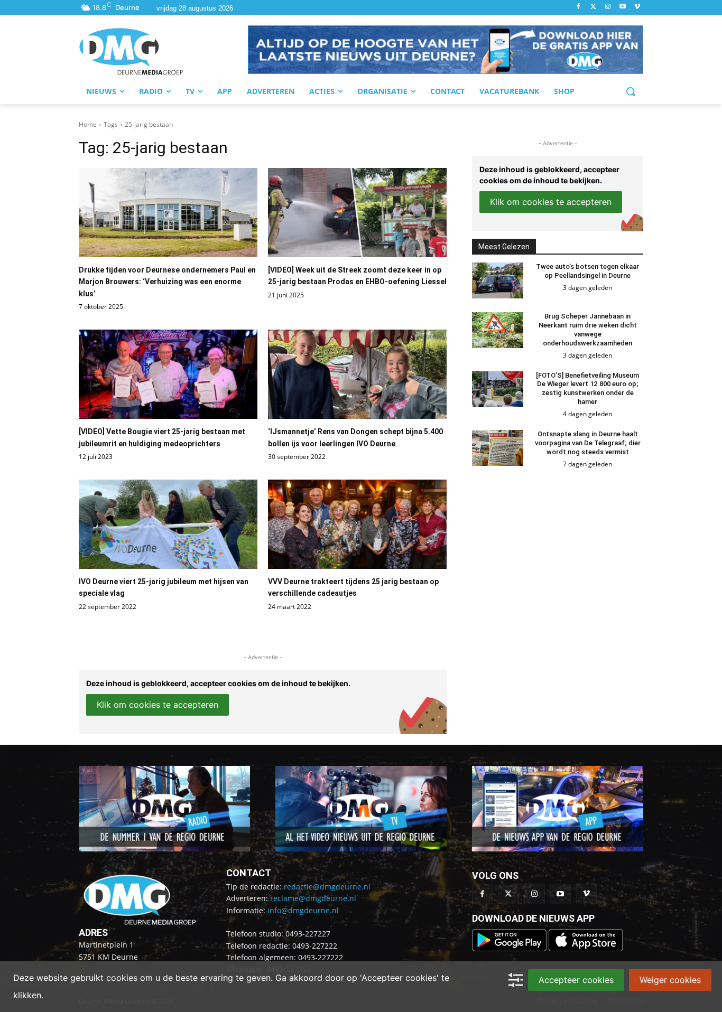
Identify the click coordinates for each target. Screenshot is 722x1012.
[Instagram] (608, 7)
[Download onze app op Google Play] (510, 948)
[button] (445, 49)
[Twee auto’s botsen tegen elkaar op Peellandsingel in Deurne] (497, 280)
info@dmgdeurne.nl (303, 910)
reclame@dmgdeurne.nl (313, 898)
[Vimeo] (637, 7)
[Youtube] (622, 7)
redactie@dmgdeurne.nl (327, 887)
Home (88, 124)
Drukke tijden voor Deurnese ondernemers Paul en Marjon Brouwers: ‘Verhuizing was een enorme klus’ (167, 282)
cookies (121, 977)
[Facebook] (578, 7)
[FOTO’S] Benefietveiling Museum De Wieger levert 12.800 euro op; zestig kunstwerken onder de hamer (587, 388)
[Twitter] (593, 7)
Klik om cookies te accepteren (157, 704)
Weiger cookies (670, 979)
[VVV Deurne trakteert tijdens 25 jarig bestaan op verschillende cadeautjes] (357, 524)
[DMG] (163, 51)
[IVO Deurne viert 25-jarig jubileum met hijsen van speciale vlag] (168, 524)
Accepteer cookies (576, 979)
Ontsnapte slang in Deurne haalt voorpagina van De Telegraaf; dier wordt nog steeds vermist (588, 443)
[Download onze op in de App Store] (586, 948)
